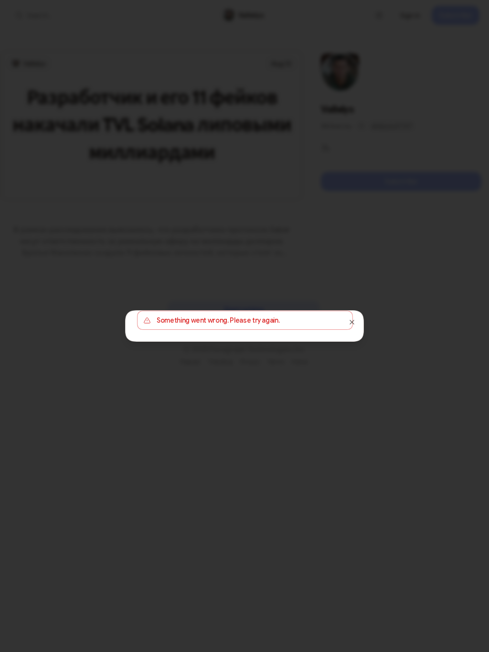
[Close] (352, 322)
